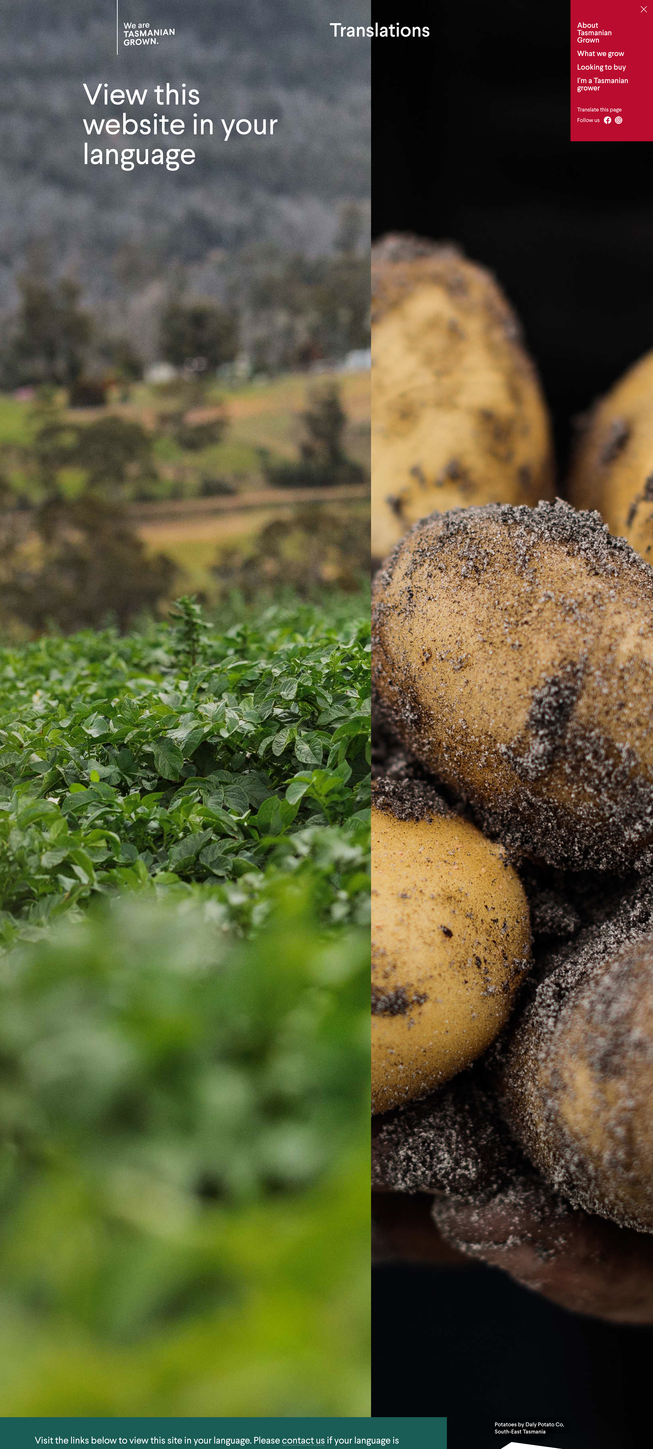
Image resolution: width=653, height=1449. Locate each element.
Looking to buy (601, 67)
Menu (643, 9)
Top (647, 1413)
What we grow (600, 53)
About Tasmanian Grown (594, 32)
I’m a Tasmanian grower (602, 84)
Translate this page (599, 109)
